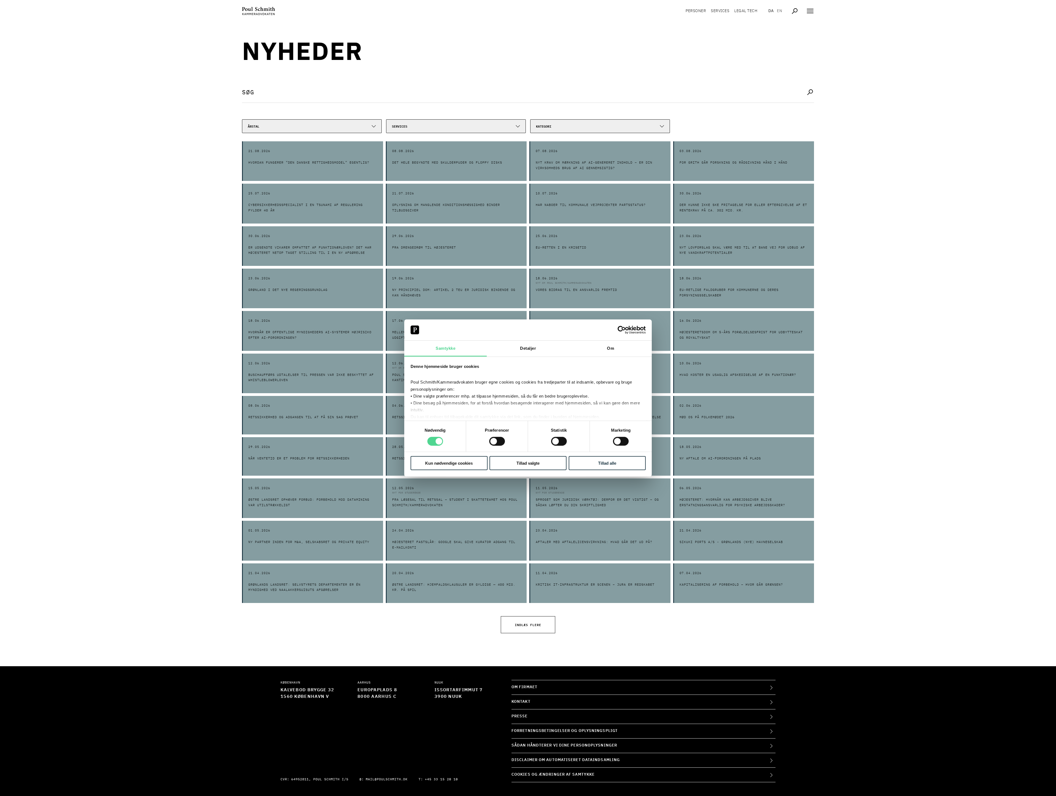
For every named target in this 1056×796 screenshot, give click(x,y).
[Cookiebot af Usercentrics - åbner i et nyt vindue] (622, 330)
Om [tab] (610, 348)
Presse (520, 716)
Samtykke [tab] (445, 348)
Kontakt (521, 702)
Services (720, 11)
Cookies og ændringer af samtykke (553, 774)
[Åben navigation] (810, 11)
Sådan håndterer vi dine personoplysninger (564, 745)
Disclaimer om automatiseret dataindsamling (566, 760)
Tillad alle (607, 463)
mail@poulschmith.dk (387, 779)
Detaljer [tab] (528, 348)
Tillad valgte (528, 463)
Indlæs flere (528, 624)
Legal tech (745, 11)
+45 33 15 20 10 (441, 779)
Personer (696, 11)
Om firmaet (524, 687)
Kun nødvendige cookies (449, 463)
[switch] (497, 441)
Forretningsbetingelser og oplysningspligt (565, 731)
